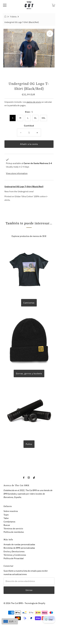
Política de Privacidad (13, 558)
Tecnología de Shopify (35, 603)
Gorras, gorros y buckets (29, 373)
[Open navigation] (5, 5)
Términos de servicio (13, 528)
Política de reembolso (14, 531)
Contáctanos (9, 521)
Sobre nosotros (11, 511)
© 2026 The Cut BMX (13, 603)
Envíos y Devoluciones (14, 551)
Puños (29, 444)
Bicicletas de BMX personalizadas (19, 547)
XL (35, 118)
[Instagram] (29, 477)
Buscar (7, 525)
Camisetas (29, 302)
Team (6, 514)
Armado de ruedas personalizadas (19, 544)
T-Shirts (13, 16)
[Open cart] (53, 5)
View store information (17, 173)
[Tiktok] (34, 477)
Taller (6, 518)
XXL (43, 118)
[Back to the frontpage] (5, 16)
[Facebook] (23, 477)
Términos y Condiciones (15, 554)
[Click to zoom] (50, 33)
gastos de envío (33, 101)
